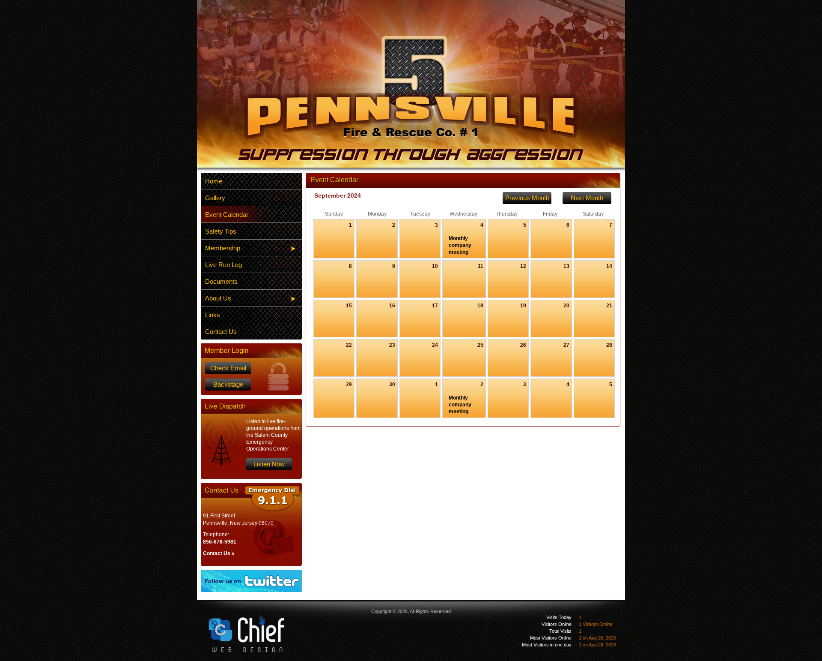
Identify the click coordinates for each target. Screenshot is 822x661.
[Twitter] (251, 581)
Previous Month (527, 197)
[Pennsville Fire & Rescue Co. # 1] (411, 98)
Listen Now (269, 464)
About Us (218, 298)
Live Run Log (223, 264)
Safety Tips (220, 231)
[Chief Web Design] (239, 627)
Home (213, 181)
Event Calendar (226, 214)
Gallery (215, 197)
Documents (221, 281)
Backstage (228, 384)
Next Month (587, 197)
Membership (222, 248)
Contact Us (221, 331)
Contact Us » (219, 553)
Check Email (228, 368)
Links (212, 314)
